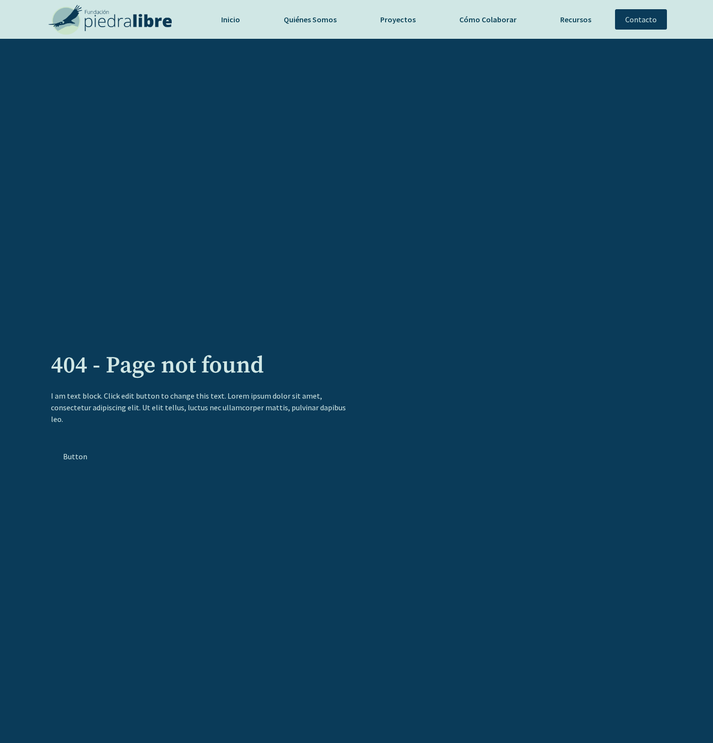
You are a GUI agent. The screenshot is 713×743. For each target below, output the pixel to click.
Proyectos (398, 19)
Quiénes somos (310, 19)
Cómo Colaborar (488, 19)
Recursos (575, 19)
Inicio (230, 19)
